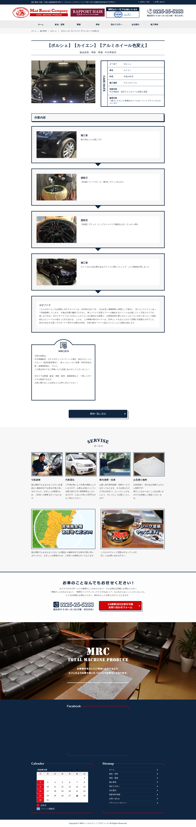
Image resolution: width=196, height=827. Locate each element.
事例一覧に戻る (98, 413)
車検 (98, 24)
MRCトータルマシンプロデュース (94, 823)
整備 (79, 24)
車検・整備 (113, 778)
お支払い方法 (145, 2)
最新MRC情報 (114, 795)
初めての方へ (116, 24)
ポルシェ (53, 31)
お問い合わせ (160, 2)
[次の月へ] (84, 770)
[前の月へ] (69, 770)
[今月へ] (77, 770)
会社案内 (135, 24)
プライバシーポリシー (118, 803)
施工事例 (154, 24)
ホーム (41, 24)
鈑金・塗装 (59, 24)
